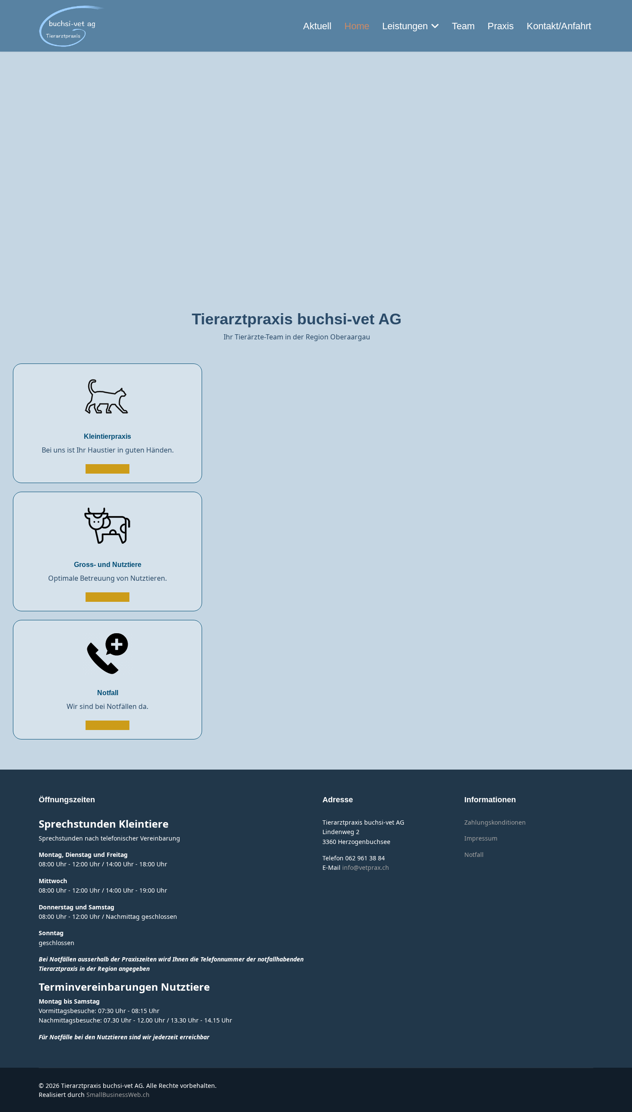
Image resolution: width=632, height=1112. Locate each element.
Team (463, 26)
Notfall (107, 692)
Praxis (501, 26)
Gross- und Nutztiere (107, 564)
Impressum (480, 838)
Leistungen (405, 26)
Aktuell (317, 26)
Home (356, 26)
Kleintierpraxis (107, 436)
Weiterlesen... (107, 469)
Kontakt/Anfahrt (559, 26)
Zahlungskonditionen (495, 822)
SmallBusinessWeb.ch (118, 1094)
